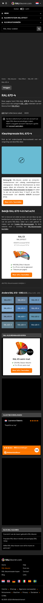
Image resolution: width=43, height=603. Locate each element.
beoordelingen (20, 448)
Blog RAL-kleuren (11, 530)
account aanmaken (16, 126)
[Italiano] (24, 581)
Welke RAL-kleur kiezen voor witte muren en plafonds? (18, 547)
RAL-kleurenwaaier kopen (14, 335)
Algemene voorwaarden (27, 589)
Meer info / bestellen (13, 202)
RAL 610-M (8, 317)
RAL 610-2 (21, 300)
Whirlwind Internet (18, 600)
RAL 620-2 (35, 317)
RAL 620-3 (8, 325)
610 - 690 (24, 104)
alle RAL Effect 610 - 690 (31, 293)
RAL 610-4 (7, 308)
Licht (27, 9)
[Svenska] (34, 581)
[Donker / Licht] (22, 9)
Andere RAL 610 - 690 (14, 292)
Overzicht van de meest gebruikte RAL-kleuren (20, 534)
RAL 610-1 (7, 300)
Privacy (25, 592)
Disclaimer (34, 592)
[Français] (19, 581)
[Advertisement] (21, 54)
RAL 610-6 (35, 308)
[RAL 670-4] (21, 160)
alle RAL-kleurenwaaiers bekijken (13, 283)
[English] (8, 581)
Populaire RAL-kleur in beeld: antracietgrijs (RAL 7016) (20, 540)
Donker (16, 9)
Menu (6, 13)
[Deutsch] (13, 581)
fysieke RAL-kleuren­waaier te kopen (18, 190)
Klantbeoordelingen (12, 415)
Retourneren (6, 592)
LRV (3, 113)
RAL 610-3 (35, 300)
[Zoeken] (39, 28)
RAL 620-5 (35, 325)
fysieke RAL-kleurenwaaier (24, 224)
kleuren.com (13, 559)
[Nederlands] (38, 3)
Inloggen (6, 88)
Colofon (4, 589)
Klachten (16, 592)
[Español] (29, 581)
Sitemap (13, 589)
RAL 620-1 (21, 317)
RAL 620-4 (21, 325)
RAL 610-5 (21, 308)
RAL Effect (16, 18)
